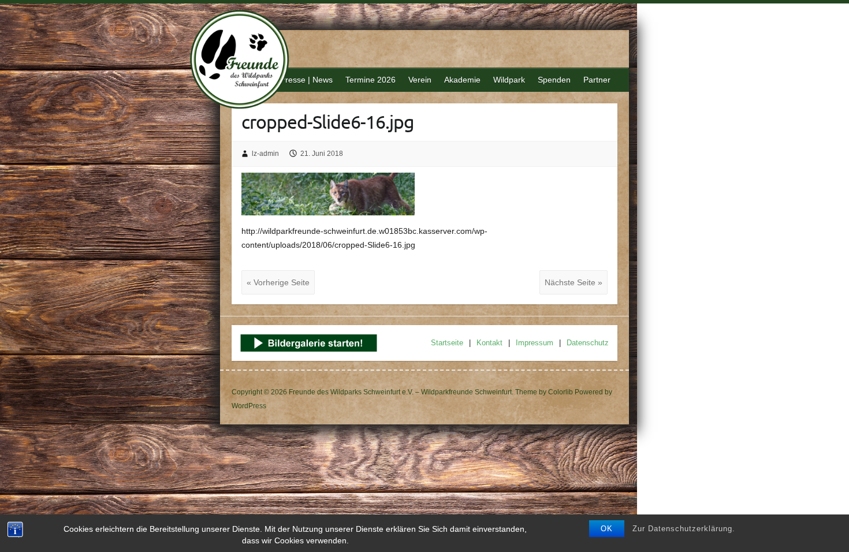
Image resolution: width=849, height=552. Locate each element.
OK (607, 528)
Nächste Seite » (573, 282)
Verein (419, 79)
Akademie (462, 79)
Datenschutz (588, 342)
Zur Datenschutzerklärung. (683, 528)
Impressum (534, 342)
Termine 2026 (370, 79)
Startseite (447, 342)
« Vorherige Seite (278, 282)
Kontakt (489, 342)
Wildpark (509, 79)
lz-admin (265, 154)
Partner (596, 79)
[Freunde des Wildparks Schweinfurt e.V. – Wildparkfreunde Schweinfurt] (246, 61)
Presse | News (306, 79)
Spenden (554, 79)
